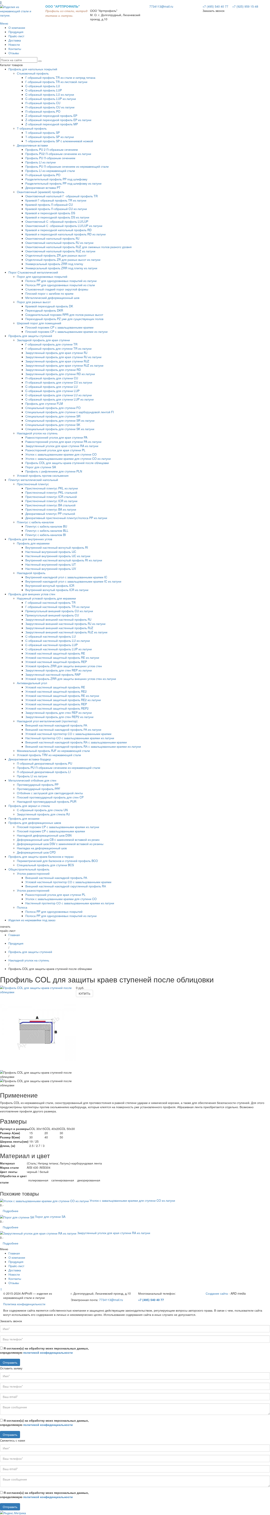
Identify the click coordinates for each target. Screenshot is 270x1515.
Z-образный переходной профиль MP (51, 124)
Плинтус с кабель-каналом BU (46, 526)
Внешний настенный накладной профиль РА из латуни (63, 729)
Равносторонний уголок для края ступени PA (56, 437)
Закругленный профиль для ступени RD (53, 369)
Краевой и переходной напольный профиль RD (58, 230)
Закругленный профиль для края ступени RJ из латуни (63, 357)
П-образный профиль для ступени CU (51, 378)
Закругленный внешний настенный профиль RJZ (59, 628)
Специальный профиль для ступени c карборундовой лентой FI (69, 412)
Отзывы (13, 53)
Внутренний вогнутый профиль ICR (49, 585)
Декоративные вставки (32, 145)
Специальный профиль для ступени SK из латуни (59, 429)
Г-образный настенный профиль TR (50, 602)
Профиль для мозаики (23, 818)
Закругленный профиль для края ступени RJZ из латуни (64, 365)
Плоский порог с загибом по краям (49, 293)
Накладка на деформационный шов (42, 848)
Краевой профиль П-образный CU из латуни (56, 209)
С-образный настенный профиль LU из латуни (57, 640)
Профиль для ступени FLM (44, 403)
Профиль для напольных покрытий (32, 69)
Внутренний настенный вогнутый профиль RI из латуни (63, 560)
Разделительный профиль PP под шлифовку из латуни (63, 183)
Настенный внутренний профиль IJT (50, 564)
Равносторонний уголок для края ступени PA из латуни (63, 441)
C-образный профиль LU (42, 86)
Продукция (15, 32)
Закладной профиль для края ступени (43, 340)
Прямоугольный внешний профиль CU (52, 615)
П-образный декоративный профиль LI (44, 772)
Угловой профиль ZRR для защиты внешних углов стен (63, 666)
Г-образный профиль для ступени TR (51, 344)
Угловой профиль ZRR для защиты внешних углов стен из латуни (70, 679)
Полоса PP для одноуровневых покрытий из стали (60, 285)
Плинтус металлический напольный (33, 480)
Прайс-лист (16, 36)
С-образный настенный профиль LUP (51, 645)
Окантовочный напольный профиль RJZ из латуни (60, 251)
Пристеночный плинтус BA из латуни (50, 509)
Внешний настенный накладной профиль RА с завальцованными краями (76, 742)
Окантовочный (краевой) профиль (40, 192)
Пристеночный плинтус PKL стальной (51, 492)
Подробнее (10, 1211)
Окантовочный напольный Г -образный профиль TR (61, 196)
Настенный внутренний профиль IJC (50, 552)
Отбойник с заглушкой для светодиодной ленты (50, 793)
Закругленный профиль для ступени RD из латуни (60, 374)
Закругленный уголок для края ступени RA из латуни (61, 446)
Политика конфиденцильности (24, 1304)
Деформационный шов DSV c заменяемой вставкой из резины (60, 844)
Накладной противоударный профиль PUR (46, 801)
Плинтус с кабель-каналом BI (45, 535)
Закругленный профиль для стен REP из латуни (58, 670)
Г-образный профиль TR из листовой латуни (56, 82)
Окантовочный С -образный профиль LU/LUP (56, 221)
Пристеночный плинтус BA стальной (50, 505)
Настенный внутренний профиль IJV (50, 568)
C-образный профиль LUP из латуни (50, 99)
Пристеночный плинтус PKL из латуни (51, 488)
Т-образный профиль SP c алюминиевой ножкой (59, 141)
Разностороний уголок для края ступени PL (55, 450)
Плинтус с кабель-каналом (35, 522)
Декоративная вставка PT (43, 187)
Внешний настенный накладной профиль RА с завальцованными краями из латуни (83, 746)
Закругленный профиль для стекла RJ (43, 814)
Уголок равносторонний (33, 873)
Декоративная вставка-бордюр (29, 759)
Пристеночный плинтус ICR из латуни (51, 501)
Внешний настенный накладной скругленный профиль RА (65, 886)
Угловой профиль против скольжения (43, 475)
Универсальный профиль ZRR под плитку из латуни (61, 268)
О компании (16, 27)
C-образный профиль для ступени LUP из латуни (59, 399)
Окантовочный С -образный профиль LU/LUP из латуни (63, 226)
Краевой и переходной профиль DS (50, 213)
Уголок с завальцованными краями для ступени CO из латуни (68, 458)
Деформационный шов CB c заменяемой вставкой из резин (58, 839)
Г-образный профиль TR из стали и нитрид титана (60, 77)
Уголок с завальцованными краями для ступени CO (61, 454)
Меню (4, 23)
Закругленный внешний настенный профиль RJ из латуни (65, 623)
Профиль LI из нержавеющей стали (50, 170)
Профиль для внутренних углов (30, 539)
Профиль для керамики (33, 543)
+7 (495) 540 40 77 (215, 6)
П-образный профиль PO (42, 111)
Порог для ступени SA (40, 467)
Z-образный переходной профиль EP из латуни (58, 120)
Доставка (14, 40)
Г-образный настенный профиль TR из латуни (57, 607)
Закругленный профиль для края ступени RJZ (57, 361)
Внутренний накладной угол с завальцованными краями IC (66, 577)
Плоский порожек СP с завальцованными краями (59, 327)
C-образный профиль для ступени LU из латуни (58, 395)
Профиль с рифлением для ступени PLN (53, 471)
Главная (14, 935)
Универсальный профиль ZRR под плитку (54, 264)
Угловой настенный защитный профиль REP (56, 662)
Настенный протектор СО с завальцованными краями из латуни (69, 738)
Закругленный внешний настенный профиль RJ (58, 619)
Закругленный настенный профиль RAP (53, 674)
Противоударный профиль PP (37, 784)
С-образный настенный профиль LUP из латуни (58, 649)
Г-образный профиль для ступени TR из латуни (58, 348)
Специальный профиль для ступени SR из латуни (59, 420)
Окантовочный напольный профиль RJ (52, 238)
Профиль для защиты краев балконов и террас (41, 856)
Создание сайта (217, 1293)
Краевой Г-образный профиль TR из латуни (55, 200)
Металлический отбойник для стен (32, 780)
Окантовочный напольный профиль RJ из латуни (59, 242)
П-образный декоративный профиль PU (44, 763)
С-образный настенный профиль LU (50, 636)
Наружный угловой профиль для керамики (46, 598)
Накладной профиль (31, 573)
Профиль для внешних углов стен (31, 594)
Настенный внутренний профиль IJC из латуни (57, 556)
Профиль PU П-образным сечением (50, 158)
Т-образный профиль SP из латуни (49, 137)
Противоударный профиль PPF (38, 789)
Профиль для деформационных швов (34, 822)
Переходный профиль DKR (44, 310)
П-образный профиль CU (42, 103)
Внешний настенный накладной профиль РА (56, 725)
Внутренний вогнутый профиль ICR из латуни (56, 590)
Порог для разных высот (34, 302)
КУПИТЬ (84, 993)
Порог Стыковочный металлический (33, 272)
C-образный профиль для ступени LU (51, 386)
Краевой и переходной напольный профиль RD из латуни (65, 234)
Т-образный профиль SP (42, 132)
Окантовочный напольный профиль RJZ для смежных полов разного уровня (78, 247)
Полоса (22, 907)
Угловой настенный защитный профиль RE (55, 653)
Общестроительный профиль (28, 869)
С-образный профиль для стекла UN (42, 810)
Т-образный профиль (32, 128)
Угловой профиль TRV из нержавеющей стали (49, 755)
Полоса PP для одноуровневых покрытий (53, 911)
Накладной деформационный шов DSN (44, 835)
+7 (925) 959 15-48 (244, 6)
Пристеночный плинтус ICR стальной (51, 496)
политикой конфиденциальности (48, 1352)
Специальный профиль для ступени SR (52, 416)
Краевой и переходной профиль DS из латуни (57, 217)
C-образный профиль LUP (43, 90)
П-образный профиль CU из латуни (49, 107)
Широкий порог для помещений (39, 323)
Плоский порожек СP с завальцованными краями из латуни (66, 331)
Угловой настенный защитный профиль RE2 (56, 691)
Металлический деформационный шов (52, 298)
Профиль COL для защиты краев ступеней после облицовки (67, 463)
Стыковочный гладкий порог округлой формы (56, 289)
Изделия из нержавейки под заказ (31, 920)
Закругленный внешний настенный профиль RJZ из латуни (66, 632)
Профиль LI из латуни (40, 162)
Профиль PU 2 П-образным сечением (51, 149)
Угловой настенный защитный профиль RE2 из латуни (63, 700)
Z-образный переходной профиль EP (51, 115)
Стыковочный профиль (33, 73)
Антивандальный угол (32, 683)
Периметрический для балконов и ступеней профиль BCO (57, 861)
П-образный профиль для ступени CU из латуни (58, 382)
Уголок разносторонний (33, 890)
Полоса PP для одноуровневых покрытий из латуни (61, 281)
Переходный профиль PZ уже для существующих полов (64, 319)
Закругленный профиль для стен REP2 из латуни (59, 717)
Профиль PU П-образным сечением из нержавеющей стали (67, 166)
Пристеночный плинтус (33, 484)
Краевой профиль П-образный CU (49, 204)
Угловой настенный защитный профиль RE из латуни (62, 657)
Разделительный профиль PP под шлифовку (56, 179)
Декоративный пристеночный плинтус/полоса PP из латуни (66, 518)
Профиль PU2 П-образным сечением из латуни (58, 154)
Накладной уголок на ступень (37, 433)
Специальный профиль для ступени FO (53, 408)
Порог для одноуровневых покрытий (42, 276)
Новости (14, 44)
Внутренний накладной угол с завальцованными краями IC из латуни (73, 581)
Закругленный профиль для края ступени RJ (56, 353)
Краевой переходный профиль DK (49, 306)
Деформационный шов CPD (36, 852)
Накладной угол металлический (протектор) (47, 721)
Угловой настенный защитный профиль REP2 (57, 708)
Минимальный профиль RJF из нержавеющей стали (53, 751)
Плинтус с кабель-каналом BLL (46, 530)
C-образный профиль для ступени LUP (52, 391)
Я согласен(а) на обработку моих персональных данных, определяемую (44, 1350)
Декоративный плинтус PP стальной (50, 513)
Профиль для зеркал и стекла (29, 806)
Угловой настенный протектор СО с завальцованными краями (68, 734)
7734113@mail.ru (161, 6)
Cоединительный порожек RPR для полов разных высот (64, 314)
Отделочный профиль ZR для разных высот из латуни (62, 259)
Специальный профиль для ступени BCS (45, 865)
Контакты (14, 49)
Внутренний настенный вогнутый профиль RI (56, 547)
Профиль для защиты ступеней (30, 336)
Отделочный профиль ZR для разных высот (55, 255)
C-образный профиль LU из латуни (49, 94)
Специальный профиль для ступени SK (52, 425)
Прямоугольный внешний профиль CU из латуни (59, 611)
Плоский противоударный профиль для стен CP (50, 797)
